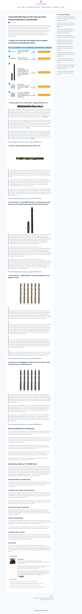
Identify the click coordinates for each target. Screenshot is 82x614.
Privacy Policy (55, 7)
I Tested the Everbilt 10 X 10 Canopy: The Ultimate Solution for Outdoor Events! (65, 73)
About (23, 7)
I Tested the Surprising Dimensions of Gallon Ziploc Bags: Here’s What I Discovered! (26, 583)
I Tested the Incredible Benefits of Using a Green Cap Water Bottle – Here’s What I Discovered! (65, 31)
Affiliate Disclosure (46, 7)
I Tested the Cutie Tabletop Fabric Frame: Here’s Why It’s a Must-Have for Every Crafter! (66, 54)
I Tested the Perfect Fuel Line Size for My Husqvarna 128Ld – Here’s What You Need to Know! (66, 67)
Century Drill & (14, 103)
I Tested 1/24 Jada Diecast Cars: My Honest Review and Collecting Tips (24, 581)
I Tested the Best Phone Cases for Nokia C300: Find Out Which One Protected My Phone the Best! (65, 42)
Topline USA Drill (16, 146)
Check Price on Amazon (44, 51)
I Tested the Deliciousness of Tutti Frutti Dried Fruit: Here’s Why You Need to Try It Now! (27, 587)
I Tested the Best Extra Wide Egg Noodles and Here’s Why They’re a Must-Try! (65, 60)
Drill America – (15, 202)
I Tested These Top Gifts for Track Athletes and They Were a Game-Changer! (65, 48)
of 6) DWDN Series (25, 364)
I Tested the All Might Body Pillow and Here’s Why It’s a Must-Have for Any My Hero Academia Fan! (66, 18)
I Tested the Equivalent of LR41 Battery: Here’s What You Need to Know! (24, 585)
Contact (62, 7)
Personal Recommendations (33, 7)
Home (18, 7)
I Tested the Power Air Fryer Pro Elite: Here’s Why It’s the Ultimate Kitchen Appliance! (66, 25)
